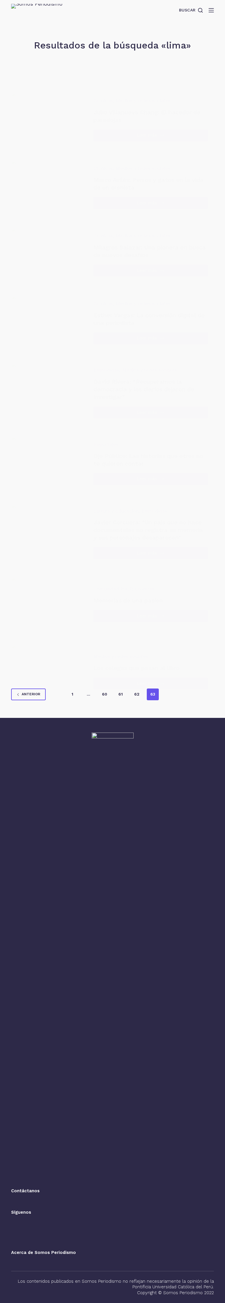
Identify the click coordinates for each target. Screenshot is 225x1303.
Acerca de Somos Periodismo (43, 1252)
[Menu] (211, 10)
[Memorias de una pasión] (49, 603)
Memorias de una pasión (128, 600)
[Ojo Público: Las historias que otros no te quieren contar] (49, 463)
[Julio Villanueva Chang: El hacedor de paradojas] (49, 119)
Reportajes (105, 444)
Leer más (154, 136)
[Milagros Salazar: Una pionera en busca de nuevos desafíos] (49, 254)
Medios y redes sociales (143, 100)
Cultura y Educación (116, 511)
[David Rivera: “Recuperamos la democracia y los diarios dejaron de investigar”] (49, 392)
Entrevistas (106, 370)
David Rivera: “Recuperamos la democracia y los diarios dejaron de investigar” (143, 389)
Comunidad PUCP (112, 589)
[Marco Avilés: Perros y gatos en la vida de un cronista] (49, 187)
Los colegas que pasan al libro (136, 667)
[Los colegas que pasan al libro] (49, 671)
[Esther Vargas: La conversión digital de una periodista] (49, 322)
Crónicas (103, 100)
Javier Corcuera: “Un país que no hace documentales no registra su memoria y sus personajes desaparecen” (148, 530)
